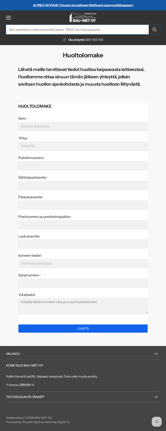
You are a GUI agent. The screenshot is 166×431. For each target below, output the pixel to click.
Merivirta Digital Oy (57, 422)
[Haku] (154, 30)
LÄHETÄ (83, 328)
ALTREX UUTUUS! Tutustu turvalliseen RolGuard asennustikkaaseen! (83, 5)
